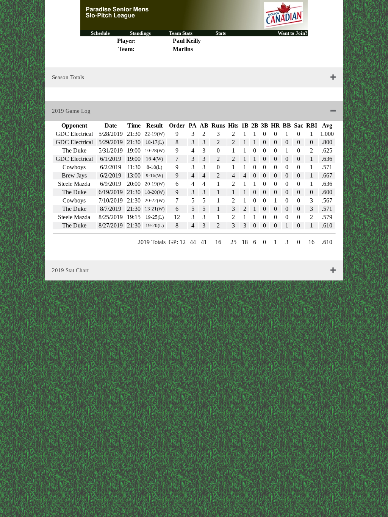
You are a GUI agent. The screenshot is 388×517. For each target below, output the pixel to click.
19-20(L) (155, 225)
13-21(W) (154, 209)
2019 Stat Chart (70, 270)
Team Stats (180, 33)
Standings (140, 33)
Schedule (100, 33)
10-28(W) (154, 150)
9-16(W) (154, 175)
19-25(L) (155, 217)
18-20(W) (154, 192)
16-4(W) (154, 159)
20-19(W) (154, 184)
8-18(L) (154, 167)
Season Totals (68, 77)
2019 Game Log (71, 111)
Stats (221, 33)
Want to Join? (293, 33)
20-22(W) (154, 200)
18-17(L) (155, 142)
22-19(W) (154, 134)
